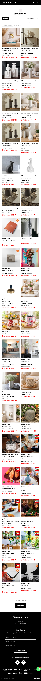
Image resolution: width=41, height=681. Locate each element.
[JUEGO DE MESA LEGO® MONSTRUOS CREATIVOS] (11, 475)
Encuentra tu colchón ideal (20, 626)
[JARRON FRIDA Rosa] (30, 320)
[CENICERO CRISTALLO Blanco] (11, 443)
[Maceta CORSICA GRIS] (30, 413)
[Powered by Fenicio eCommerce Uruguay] (37, 678)
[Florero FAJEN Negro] (30, 348)
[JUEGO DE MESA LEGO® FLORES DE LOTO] (30, 475)
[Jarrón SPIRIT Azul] (11, 288)
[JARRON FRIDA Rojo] (11, 320)
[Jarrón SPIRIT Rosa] (30, 288)
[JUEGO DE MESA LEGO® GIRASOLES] (30, 540)
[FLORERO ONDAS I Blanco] (30, 69)
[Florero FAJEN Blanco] (11, 381)
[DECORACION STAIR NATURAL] (11, 257)
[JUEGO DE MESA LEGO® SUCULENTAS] (30, 508)
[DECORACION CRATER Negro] (30, 197)
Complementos (17, 23)
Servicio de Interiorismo (20, 623)
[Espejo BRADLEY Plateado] (11, 413)
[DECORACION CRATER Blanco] (11, 197)
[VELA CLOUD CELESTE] (30, 572)
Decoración (28, 23)
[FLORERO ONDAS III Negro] (11, 132)
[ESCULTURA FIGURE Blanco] (11, 69)
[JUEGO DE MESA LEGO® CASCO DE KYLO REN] (11, 572)
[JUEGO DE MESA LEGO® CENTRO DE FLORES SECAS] (11, 508)
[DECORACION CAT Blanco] (30, 132)
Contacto (20, 621)
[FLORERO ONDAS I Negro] (11, 102)
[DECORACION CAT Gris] (11, 164)
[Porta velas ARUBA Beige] (30, 381)
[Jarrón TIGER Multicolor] (30, 257)
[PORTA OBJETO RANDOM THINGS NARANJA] (11, 227)
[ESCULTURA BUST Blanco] (11, 37)
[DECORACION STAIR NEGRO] (30, 227)
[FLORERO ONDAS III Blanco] (30, 102)
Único (7, 25)
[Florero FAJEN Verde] (11, 348)
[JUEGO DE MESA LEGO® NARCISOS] (11, 540)
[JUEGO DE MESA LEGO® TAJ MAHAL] (30, 443)
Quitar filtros (17, 25)
